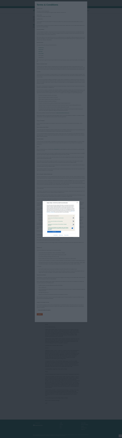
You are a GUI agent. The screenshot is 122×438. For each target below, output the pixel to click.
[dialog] (61, 219)
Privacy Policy (66, 235)
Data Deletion (56, 235)
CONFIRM (54, 231)
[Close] (77, 203)
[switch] (73, 218)
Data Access (61, 235)
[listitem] (61, 215)
